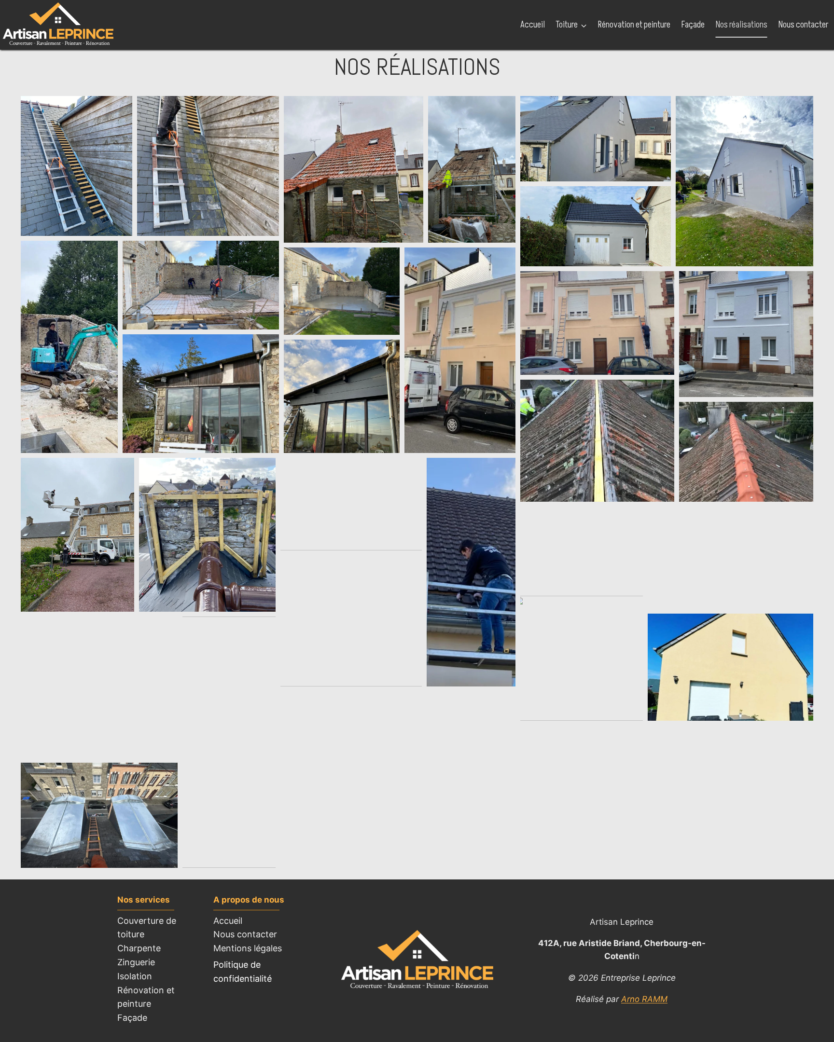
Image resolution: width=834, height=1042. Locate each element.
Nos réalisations (741, 24)
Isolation (134, 976)
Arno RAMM (644, 999)
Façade (693, 24)
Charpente (139, 948)
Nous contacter (803, 24)
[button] (76, 166)
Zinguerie (136, 962)
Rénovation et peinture (634, 24)
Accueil (532, 24)
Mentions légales (247, 948)
